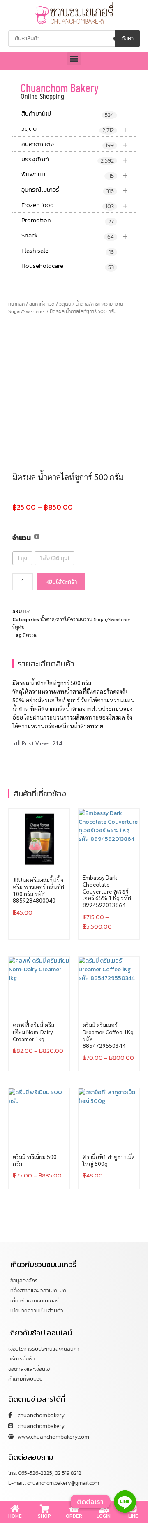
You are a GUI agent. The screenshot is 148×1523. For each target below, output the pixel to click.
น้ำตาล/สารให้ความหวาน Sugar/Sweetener (85, 619)
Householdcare (67, 266)
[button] (74, 58)
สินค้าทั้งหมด (42, 304)
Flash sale (67, 251)
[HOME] (15, 1509)
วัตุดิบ (74, 129)
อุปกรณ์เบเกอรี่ (74, 189)
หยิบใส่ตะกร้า (61, 582)
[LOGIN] (103, 1509)
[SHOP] (44, 1509)
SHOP (44, 1516)
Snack (74, 235)
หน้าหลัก (16, 304)
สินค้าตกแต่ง (74, 144)
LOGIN (104, 1516)
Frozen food (74, 205)
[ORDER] (74, 1509)
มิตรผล (30, 634)
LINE (133, 1516)
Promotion (67, 220)
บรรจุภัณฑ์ (74, 159)
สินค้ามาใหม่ (67, 114)
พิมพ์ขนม (74, 174)
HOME (15, 1516)
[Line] (125, 1501)
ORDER (74, 1516)
